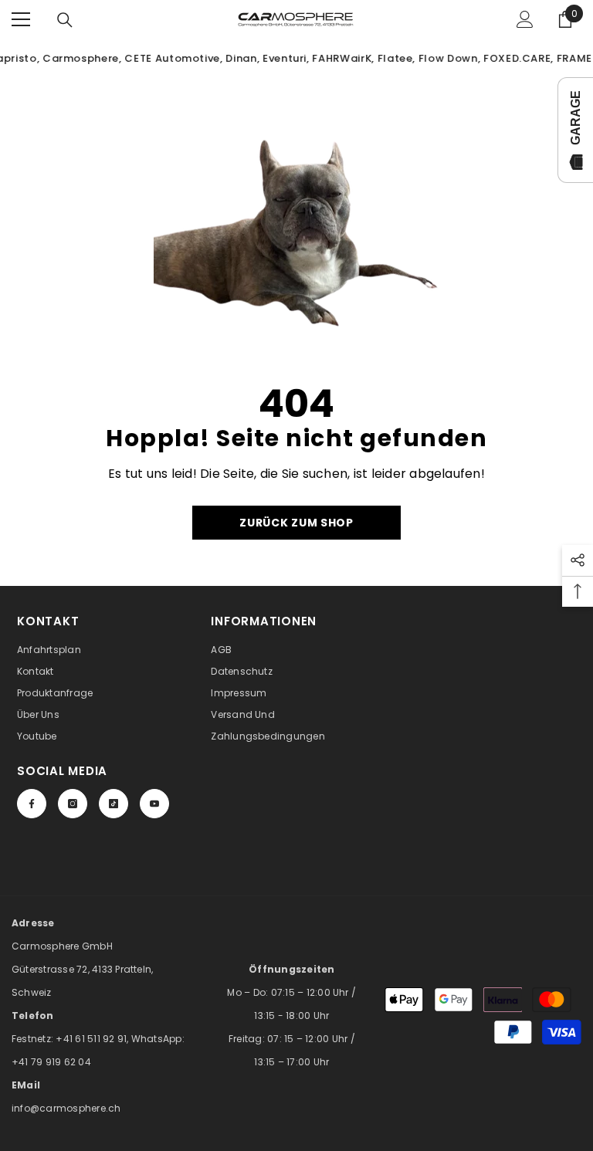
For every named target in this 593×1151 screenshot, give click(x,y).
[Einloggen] (525, 19)
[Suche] (65, 20)
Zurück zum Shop (296, 522)
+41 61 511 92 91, (93, 1038)
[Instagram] (72, 803)
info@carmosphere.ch (66, 1108)
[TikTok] (113, 803)
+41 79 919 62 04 (51, 1061)
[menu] (21, 19)
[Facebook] (31, 803)
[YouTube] (154, 803)
